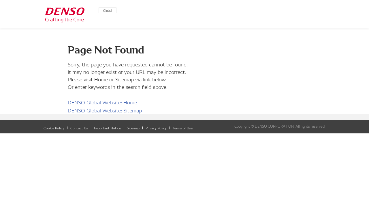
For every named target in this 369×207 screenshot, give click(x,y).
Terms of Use (183, 127)
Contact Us (79, 127)
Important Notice (107, 127)
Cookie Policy (54, 127)
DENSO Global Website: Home (102, 102)
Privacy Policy (156, 127)
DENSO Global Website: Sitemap (105, 110)
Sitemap (133, 127)
